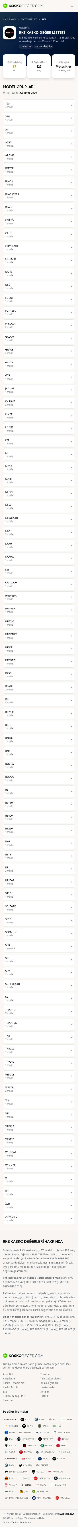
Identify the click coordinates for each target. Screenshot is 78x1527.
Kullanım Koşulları (14, 1396)
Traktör (27, 1484)
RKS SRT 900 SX (35, 1282)
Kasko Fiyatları (49, 1383)
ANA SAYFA (9, 19)
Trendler (45, 1374)
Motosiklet (12, 1458)
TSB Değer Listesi (50, 1378)
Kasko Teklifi (10, 1387)
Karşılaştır (9, 1378)
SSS (5, 1391)
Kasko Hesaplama (13, 1383)
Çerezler (8, 1400)
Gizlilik (44, 1396)
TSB (12, 1522)
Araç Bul (8, 1374)
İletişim (45, 1391)
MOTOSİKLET (29, 19)
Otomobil (11, 1419)
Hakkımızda (47, 1387)
